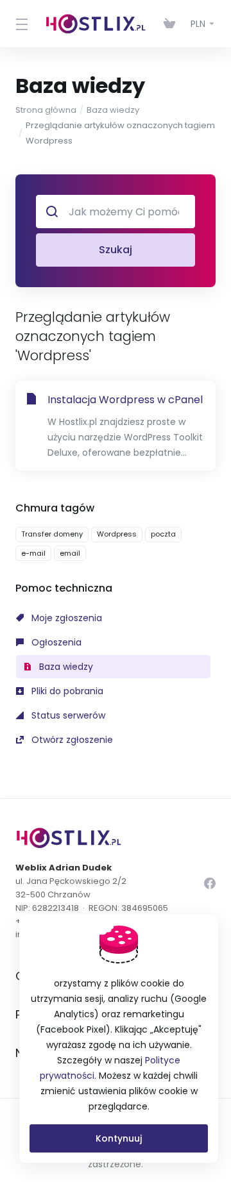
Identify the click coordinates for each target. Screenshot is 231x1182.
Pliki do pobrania (66, 691)
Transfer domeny (52, 534)
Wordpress (117, 534)
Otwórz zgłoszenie (71, 739)
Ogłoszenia (55, 642)
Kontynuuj (119, 1138)
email (70, 553)
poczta (163, 534)
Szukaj (115, 249)
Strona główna (45, 110)
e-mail (33, 553)
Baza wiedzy (113, 110)
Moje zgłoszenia (65, 618)
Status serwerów (67, 715)
